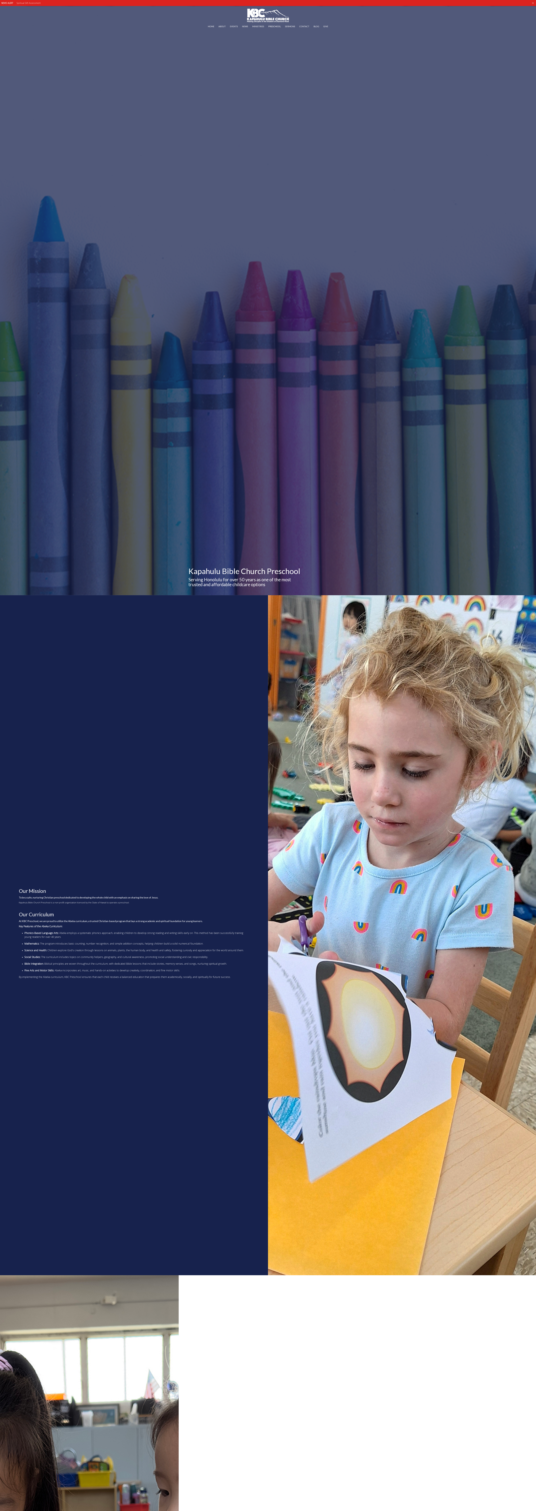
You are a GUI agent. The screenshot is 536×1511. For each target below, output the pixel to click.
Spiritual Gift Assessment (28, 3)
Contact (304, 26)
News (245, 26)
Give (325, 26)
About (222, 26)
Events (234, 26)
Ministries (258, 26)
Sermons (290, 26)
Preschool (274, 26)
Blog (316, 26)
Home (211, 26)
